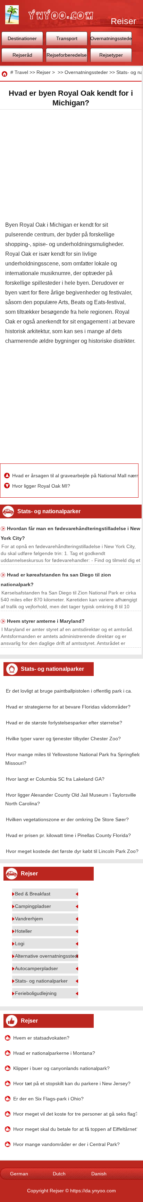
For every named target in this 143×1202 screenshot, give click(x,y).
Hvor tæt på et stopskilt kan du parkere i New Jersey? (72, 1083)
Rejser (43, 72)
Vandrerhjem (29, 918)
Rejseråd (22, 55)
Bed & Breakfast (32, 893)
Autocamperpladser (36, 968)
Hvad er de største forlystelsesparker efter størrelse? (64, 722)
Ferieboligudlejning (36, 993)
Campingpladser (33, 906)
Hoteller (23, 931)
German (19, 1173)
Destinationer (22, 38)
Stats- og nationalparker (41, 981)
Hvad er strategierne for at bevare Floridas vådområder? (68, 707)
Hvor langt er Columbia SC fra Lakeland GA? (55, 779)
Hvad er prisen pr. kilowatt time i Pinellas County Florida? (68, 835)
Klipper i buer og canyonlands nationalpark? (61, 1068)
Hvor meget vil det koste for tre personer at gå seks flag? (75, 1114)
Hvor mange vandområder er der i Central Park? (66, 1144)
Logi (19, 943)
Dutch (59, 1173)
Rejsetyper (111, 55)
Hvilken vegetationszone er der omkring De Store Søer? (67, 819)
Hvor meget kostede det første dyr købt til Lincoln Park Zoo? (72, 851)
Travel (21, 72)
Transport (66, 38)
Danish (99, 1173)
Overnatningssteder (111, 38)
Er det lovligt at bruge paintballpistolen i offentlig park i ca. (69, 691)
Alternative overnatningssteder (48, 956)
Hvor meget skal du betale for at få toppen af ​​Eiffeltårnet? (75, 1129)
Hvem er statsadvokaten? (41, 1038)
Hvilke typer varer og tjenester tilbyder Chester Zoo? (63, 738)
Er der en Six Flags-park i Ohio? (48, 1098)
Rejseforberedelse (67, 55)
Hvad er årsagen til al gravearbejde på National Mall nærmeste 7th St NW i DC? (74, 475)
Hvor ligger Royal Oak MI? (42, 486)
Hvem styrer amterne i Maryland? (46, 621)
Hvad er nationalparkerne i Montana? (54, 1053)
